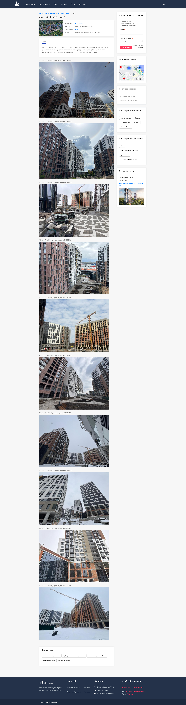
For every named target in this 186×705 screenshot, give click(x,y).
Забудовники (30, 4)
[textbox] (131, 96)
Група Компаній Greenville (129, 150)
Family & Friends (126, 122)
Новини (64, 4)
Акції (55, 4)
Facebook (129, 691)
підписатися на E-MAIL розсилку (133, 687)
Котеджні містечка (49, 660)
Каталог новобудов (73, 687)
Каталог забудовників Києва (97, 656)
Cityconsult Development (129, 159)
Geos (122, 146)
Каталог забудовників (74, 692)
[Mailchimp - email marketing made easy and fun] (140, 47)
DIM (76, 29)
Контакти (82, 4)
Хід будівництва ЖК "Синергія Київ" (131, 184)
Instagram (142, 691)
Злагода (136, 122)
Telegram (136, 691)
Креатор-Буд (125, 155)
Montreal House (126, 127)
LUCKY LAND (79, 23)
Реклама (87, 687)
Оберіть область (126, 39)
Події (73, 4)
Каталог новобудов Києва (51, 656)
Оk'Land (137, 118)
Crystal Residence (126, 118)
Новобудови (43, 4)
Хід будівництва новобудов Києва (74, 656)
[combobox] (131, 96)
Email (122, 30)
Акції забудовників (64, 660)
